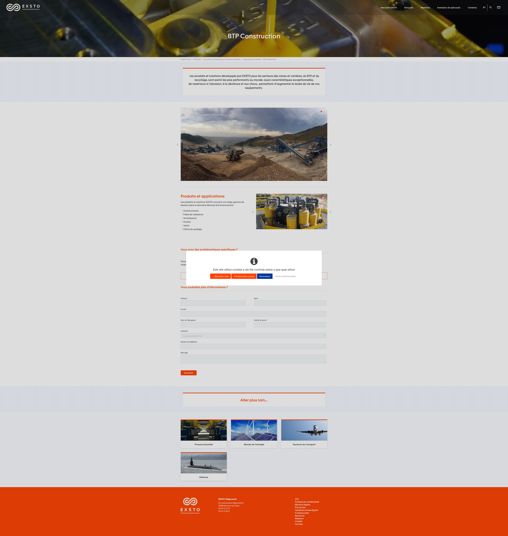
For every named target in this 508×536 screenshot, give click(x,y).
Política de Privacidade (285, 276)
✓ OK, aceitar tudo (220, 276)
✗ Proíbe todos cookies (244, 276)
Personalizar (264, 276)
